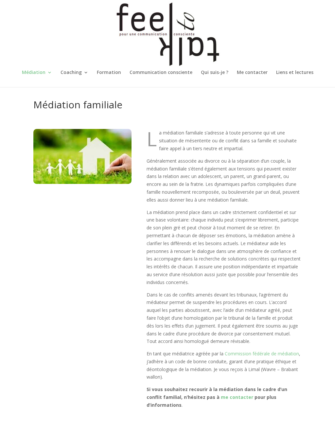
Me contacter (252, 72)
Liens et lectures (294, 72)
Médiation (33, 72)
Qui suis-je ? (214, 72)
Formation (109, 72)
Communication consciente (161, 72)
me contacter (237, 397)
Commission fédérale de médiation (262, 353)
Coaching (71, 72)
